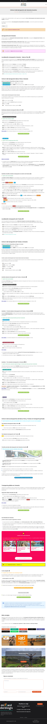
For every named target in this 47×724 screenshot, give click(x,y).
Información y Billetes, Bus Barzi (23, 335)
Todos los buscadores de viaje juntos (23, 711)
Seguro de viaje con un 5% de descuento (23, 597)
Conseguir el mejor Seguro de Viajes (23, 709)
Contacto (25, 717)
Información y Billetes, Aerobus (23, 156)
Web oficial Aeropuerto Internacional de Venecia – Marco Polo (15, 73)
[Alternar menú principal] (46, 5)
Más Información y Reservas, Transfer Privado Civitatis (23, 477)
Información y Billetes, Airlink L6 (23, 392)
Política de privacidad (36, 721)
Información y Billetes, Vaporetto (23, 510)
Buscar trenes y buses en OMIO (23, 592)
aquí (21, 564)
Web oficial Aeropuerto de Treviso (10, 234)
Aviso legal (35, 720)
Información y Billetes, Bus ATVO (23, 133)
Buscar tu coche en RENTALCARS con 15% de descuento (23, 587)
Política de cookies (36, 722)
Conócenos (23, 661)
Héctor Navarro (23, 653)
